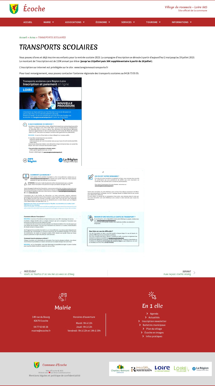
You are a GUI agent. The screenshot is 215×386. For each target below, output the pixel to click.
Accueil (27, 22)
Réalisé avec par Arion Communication (55, 373)
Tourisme (151, 22)
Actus (32, 37)
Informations (180, 22)
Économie (101, 22)
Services (126, 22)
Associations (73, 22)
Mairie (47, 22)
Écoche (34, 9)
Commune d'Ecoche (54, 365)
